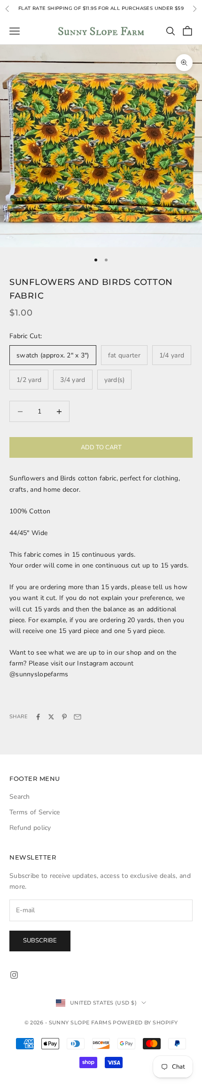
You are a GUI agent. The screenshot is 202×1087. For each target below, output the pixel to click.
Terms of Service (34, 812)
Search (19, 796)
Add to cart (101, 447)
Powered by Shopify (145, 1022)
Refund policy (30, 827)
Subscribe (40, 940)
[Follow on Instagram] (14, 975)
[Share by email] (77, 717)
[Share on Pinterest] (64, 717)
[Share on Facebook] (38, 717)
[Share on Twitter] (51, 717)
